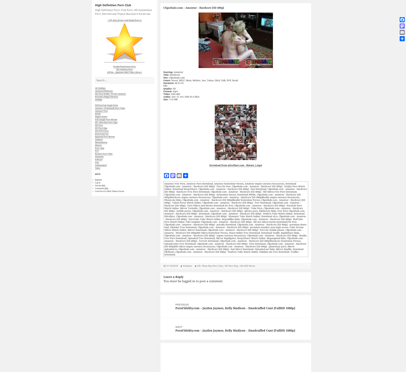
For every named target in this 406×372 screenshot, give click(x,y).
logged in (188, 281)
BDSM (98, 113)
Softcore (98, 159)
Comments (101, 188)
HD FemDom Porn (124, 69)
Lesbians (99, 139)
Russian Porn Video (104, 153)
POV (97, 151)
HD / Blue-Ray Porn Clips (106, 122)
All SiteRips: (100, 88)
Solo (97, 162)
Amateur (187, 265)
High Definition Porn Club (113, 5)
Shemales (99, 156)
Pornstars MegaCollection (106, 96)
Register (98, 179)
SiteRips (98, 99)
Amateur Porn (101, 111)
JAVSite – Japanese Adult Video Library (124, 72)
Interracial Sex (101, 133)
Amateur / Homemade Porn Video (110, 108)
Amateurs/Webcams (104, 91)
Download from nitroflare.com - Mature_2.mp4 (235, 165)
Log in (98, 182)
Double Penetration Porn (124, 66)
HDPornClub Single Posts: (106, 105)
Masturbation (101, 142)
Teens (97, 168)
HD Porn (99, 125)
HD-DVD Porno (102, 131)
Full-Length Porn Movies (106, 119)
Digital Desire (101, 116)
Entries (100, 185)
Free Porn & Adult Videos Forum (109, 191)
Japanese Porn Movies (105, 136)
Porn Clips (99, 148)
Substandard (101, 165)
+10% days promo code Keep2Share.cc (124, 20)
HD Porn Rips (101, 128)
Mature (98, 145)
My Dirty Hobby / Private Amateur (110, 93)
